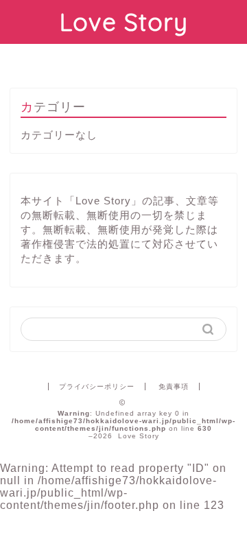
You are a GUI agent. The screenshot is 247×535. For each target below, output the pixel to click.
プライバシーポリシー (96, 386)
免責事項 (173, 386)
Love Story (124, 22)
